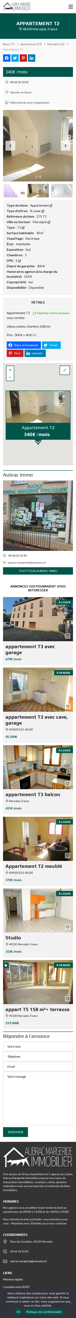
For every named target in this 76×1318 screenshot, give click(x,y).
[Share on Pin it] (23, 58)
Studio (13, 937)
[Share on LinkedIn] (31, 58)
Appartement (39, 205)
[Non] (71, 1303)
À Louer (35, 211)
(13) (55, 44)
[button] (66, 146)
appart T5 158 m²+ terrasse (37, 1009)
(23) (31, 44)
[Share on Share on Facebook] (6, 58)
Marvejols (40, 222)
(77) (9, 44)
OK (18, 1312)
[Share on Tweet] (15, 58)
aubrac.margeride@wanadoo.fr (27, 562)
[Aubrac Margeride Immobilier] (15, 6)
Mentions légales (13, 1279)
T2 (19, 227)
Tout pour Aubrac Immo (38, 571)
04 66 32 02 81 (19, 82)
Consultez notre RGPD (16, 1287)
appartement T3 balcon (32, 794)
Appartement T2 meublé (33, 866)
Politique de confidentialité (44, 1312)
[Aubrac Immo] (38, 515)
